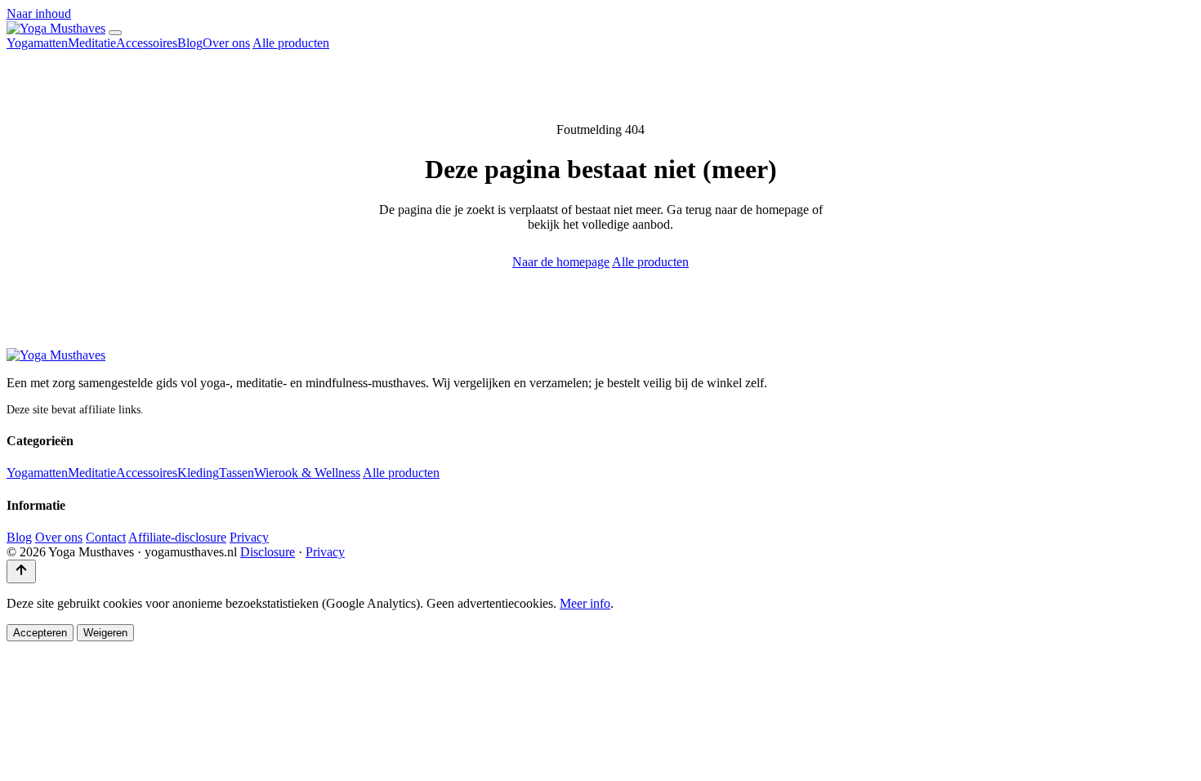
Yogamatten (37, 43)
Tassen (236, 473)
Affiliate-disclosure (177, 537)
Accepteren (40, 633)
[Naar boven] (21, 571)
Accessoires (146, 43)
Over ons (226, 43)
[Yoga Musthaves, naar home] (56, 28)
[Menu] (115, 32)
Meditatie (92, 43)
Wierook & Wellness (307, 473)
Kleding (198, 473)
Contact (106, 537)
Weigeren (105, 633)
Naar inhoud (39, 13)
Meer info (585, 603)
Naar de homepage (560, 262)
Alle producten (290, 43)
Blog (190, 43)
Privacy (249, 537)
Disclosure (267, 552)
